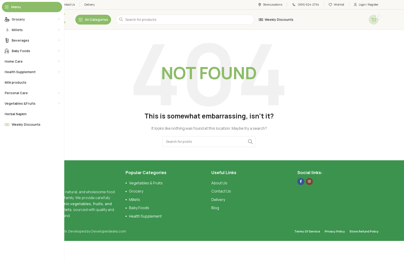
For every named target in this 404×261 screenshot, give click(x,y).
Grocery (136, 191)
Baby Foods (139, 207)
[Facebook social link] (300, 181)
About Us (219, 183)
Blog (215, 207)
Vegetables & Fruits (146, 183)
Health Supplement (145, 216)
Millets (134, 199)
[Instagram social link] (309, 181)
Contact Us (221, 191)
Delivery (218, 199)
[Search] (250, 141)
